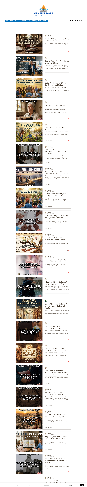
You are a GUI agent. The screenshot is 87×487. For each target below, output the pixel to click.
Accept (82, 485)
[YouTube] (72, 20)
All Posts (18, 30)
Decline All (76, 485)
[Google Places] (70, 20)
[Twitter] (77, 20)
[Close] (85, 485)
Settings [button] (70, 485)
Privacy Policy (46, 485)
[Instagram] (75, 20)
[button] (69, 30)
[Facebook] (73, 20)
